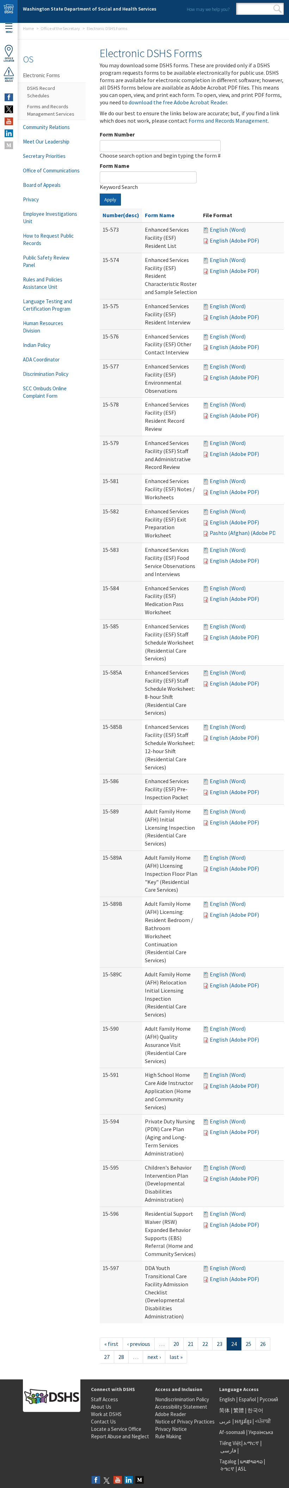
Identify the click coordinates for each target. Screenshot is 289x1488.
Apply (110, 199)
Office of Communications (51, 170)
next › (154, 1356)
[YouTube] (118, 1480)
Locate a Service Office (116, 1429)
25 (248, 1343)
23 (219, 1343)
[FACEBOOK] (9, 97)
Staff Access (104, 1399)
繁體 (239, 1410)
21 (190, 1343)
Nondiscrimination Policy (182, 1399)
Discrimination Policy (45, 374)
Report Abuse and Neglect (120, 1436)
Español (247, 1399)
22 (205, 1343)
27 (107, 1356)
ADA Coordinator (41, 359)
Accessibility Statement (181, 1406)
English (227, 1399)
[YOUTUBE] (9, 121)
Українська (260, 1432)
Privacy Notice (171, 1429)
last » (176, 1356)
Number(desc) (121, 215)
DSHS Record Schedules (41, 92)
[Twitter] (107, 1480)
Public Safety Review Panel (46, 261)
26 (263, 1343)
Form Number (117, 134)
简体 (224, 1410)
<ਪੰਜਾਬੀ (263, 1421)
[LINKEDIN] (9, 133)
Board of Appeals (42, 185)
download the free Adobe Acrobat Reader (178, 102)
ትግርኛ (227, 1468)
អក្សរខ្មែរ (243, 1421)
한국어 (255, 1410)
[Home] (9, 11)
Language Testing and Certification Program (47, 305)
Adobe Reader (170, 1414)
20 (176, 1343)
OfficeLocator (9, 59)
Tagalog (227, 1461)
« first (111, 1343)
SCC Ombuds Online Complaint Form (45, 392)
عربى (225, 1421)
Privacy (31, 199)
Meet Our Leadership (46, 141)
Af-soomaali (232, 1432)
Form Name (114, 165)
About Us (101, 1406)
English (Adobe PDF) (234, 240)
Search (277, 9)
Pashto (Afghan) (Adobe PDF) (245, 532)
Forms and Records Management (228, 120)
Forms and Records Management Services (50, 110)
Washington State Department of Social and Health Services (89, 9)
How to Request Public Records (48, 239)
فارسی (227, 1450)
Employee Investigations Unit (50, 218)
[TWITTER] (9, 109)
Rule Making (168, 1436)
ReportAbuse (9, 80)
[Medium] (139, 1480)
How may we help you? (208, 9)
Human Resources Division (43, 327)
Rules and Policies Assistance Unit (42, 283)
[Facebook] (96, 1480)
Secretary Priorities (44, 156)
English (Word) (228, 229)
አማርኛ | (253, 1443)
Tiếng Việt (230, 1443)
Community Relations (46, 127)
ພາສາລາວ (251, 1461)
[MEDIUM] (9, 145)
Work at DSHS (106, 1414)
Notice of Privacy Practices (185, 1421)
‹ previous (138, 1343)
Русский (268, 1399)
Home (28, 28)
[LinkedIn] (129, 1480)
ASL (242, 1468)
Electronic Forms (41, 75)
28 (121, 1356)
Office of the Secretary (60, 28)
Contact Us (103, 1421)
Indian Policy (36, 345)
